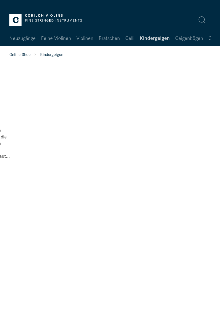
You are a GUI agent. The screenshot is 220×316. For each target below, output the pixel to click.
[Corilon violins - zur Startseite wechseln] (45, 20)
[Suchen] (202, 20)
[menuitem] (182, 20)
